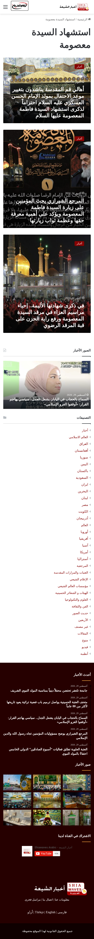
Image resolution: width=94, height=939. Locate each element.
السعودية (82, 477)
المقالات (83, 633)
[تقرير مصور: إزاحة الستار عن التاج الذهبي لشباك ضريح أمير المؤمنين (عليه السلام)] (47, 800)
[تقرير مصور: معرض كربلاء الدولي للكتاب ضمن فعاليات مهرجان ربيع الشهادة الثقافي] (77, 800)
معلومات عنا (62, 899)
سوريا (84, 457)
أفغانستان (81, 450)
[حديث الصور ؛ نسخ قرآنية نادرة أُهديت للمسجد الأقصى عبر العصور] (17, 817)
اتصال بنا (48, 899)
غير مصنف (81, 626)
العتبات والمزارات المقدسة (71, 572)
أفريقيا (83, 538)
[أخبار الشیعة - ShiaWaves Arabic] (73, 7)
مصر (85, 505)
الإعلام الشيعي (79, 579)
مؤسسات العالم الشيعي (73, 586)
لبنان (84, 498)
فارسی (62, 912)
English (50, 912)
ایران (84, 484)
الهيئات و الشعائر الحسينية (71, 593)
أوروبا (84, 532)
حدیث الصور (80, 613)
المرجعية (82, 565)
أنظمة (84, 653)
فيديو (85, 647)
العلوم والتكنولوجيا (76, 599)
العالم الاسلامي (78, 437)
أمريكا (84, 552)
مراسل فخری (33, 899)
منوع (85, 640)
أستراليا (82, 559)
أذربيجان (82, 518)
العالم (84, 525)
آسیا (85, 545)
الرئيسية (82, 19)
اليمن (84, 464)
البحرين (83, 491)
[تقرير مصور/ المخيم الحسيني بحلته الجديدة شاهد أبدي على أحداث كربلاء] (77, 817)
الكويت (83, 511)
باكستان (82, 471)
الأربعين (83, 620)
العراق (83, 444)
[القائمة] (5, 9)
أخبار (85, 430)
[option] (47, 385)
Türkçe (39, 912)
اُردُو (30, 912)
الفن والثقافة (80, 606)
